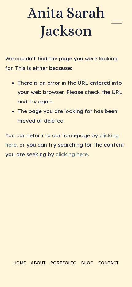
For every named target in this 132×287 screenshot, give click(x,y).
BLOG (87, 262)
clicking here (72, 154)
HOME (19, 262)
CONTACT (108, 262)
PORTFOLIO (63, 262)
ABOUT (38, 262)
